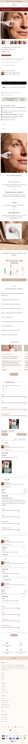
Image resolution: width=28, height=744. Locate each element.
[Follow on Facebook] (2, 727)
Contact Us (3, 711)
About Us (3, 675)
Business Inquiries (4, 692)
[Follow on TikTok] (19, 727)
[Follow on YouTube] (15, 727)
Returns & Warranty (5, 706)
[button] (5, 51)
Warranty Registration (5, 704)
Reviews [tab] (4, 431)
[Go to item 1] (3, 42)
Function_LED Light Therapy (7, 354)
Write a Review (23, 435)
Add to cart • (14, 83)
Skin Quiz (3, 688)
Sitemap (2, 677)
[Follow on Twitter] (5, 727)
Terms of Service (4, 719)
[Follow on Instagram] (8, 727)
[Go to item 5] (20, 42)
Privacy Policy (4, 717)
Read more (4, 369)
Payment (2, 698)
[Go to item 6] (24, 42)
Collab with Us (4, 690)
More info (23, 87)
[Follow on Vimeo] (22, 727)
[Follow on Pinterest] (12, 727)
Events (2, 679)
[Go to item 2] (8, 42)
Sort (16, 439)
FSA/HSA (3, 685)
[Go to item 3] (12, 42)
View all (14, 374)
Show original (16, 602)
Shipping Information (5, 700)
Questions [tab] (11, 431)
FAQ (2, 709)
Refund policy (4, 721)
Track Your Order (4, 702)
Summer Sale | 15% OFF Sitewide (14, 2)
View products (14, 279)
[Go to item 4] (16, 42)
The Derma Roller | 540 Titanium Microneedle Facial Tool (15, 447)
